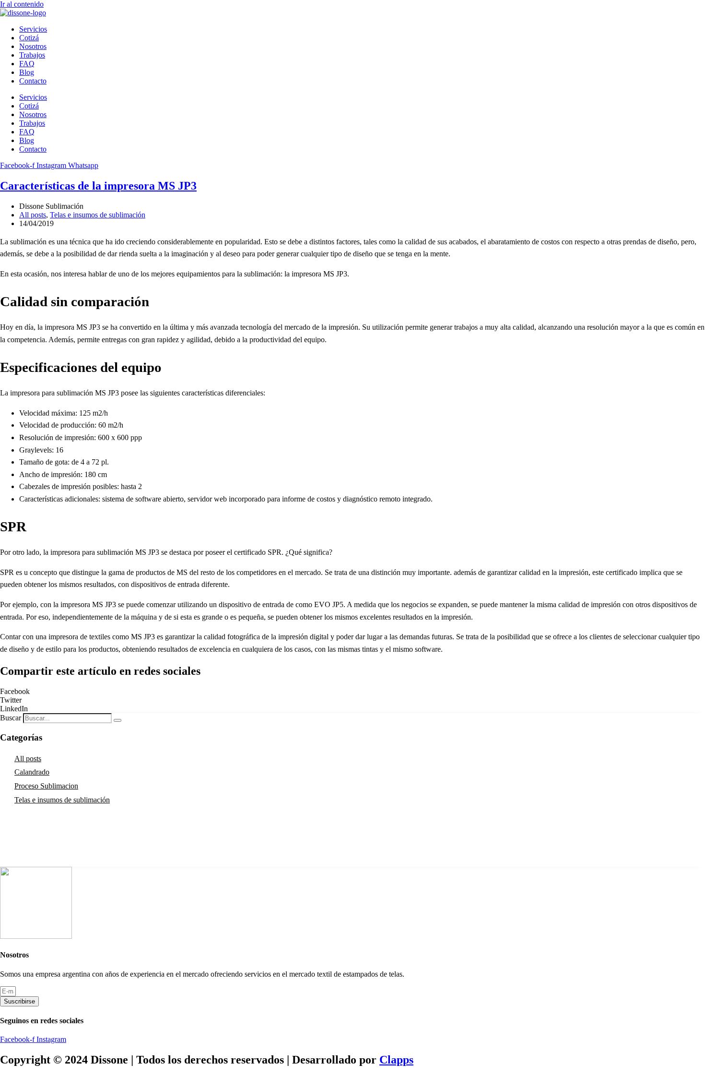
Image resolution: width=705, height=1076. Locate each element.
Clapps (396, 1059)
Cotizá (29, 38)
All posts (32, 215)
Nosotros (33, 46)
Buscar (10, 718)
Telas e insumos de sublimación (97, 215)
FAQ (27, 64)
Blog (26, 72)
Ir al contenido (22, 4)
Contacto (33, 81)
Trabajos (32, 55)
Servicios (33, 29)
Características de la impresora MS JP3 (98, 185)
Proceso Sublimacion (46, 786)
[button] (352, 691)
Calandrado (31, 772)
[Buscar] (117, 720)
